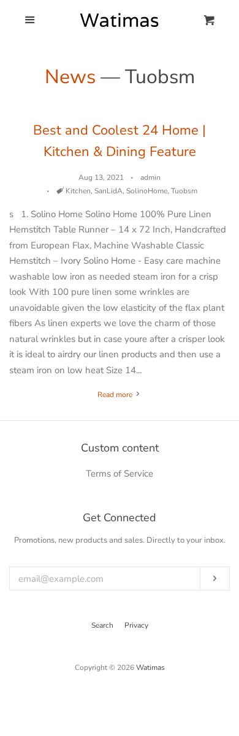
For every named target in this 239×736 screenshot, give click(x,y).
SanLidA (108, 191)
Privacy (136, 625)
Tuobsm (184, 191)
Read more (115, 395)
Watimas (150, 667)
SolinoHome (146, 191)
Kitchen (78, 191)
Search (102, 625)
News (70, 77)
